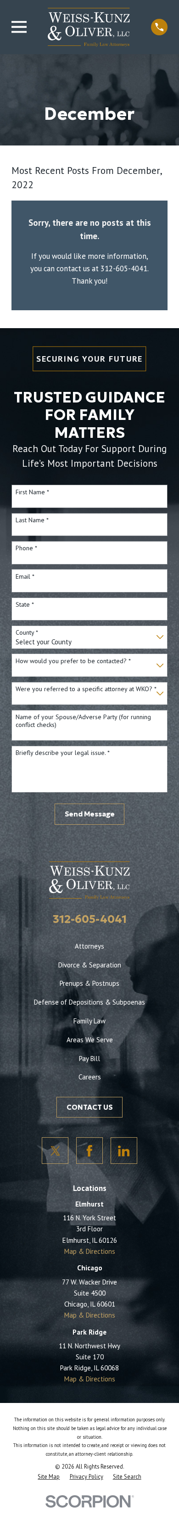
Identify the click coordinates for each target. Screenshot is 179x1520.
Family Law (89, 1021)
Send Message (90, 814)
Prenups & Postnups (89, 983)
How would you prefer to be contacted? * (73, 661)
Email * (25, 577)
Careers (89, 1077)
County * (27, 633)
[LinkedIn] (124, 1150)
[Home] (89, 27)
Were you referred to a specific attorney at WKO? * (86, 689)
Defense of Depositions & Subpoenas (89, 1002)
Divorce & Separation (89, 965)
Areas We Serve (90, 1039)
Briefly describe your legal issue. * (63, 753)
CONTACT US (90, 1107)
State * (25, 605)
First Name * (32, 492)
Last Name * (32, 520)
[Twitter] (55, 1150)
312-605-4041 (90, 919)
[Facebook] (89, 1150)
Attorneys (89, 946)
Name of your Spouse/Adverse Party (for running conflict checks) (83, 721)
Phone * (26, 548)
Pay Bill (89, 1058)
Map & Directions (89, 1251)
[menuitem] (49, 1476)
